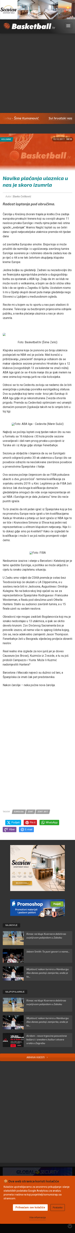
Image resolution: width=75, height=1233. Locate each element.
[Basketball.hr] (29, 28)
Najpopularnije (15, 992)
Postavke (57, 1207)
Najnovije (11, 925)
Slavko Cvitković (22, 196)
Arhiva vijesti (36, 1057)
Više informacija (37, 1217)
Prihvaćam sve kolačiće (30, 1207)
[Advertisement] (37, 73)
